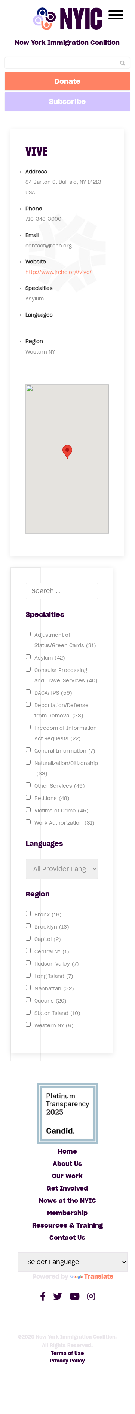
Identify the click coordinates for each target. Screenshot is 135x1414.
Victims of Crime (61, 811)
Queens (50, 1001)
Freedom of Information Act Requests (65, 733)
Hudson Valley (56, 964)
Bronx (48, 914)
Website (35, 262)
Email (32, 235)
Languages (39, 315)
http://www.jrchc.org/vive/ (58, 272)
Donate (67, 81)
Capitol (47, 939)
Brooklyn (51, 927)
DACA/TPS (53, 693)
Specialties (39, 288)
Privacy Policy (67, 1361)
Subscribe (67, 101)
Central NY (51, 951)
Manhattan (54, 988)
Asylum (49, 658)
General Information (64, 751)
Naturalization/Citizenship (66, 768)
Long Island (53, 976)
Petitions (52, 798)
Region (34, 341)
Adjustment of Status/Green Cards (65, 640)
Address (36, 172)
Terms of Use (67, 1353)
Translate (98, 1276)
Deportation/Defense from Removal (61, 710)
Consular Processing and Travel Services (66, 675)
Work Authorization (64, 823)
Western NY (54, 1025)
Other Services (59, 786)
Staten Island (57, 1013)
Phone (33, 209)
